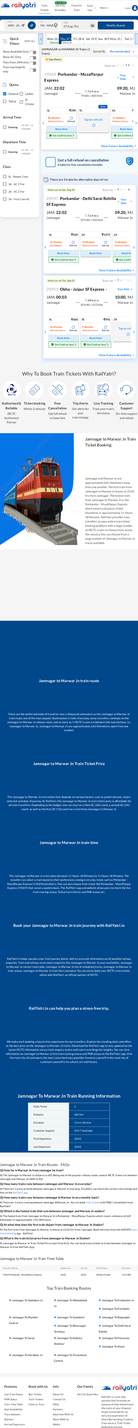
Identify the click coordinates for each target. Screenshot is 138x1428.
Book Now (61, 128)
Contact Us (59, 1399)
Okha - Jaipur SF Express (75, 289)
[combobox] (16, 25)
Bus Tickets (35, 1394)
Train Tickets (44, 7)
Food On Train (77, 7)
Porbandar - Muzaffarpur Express (74, 77)
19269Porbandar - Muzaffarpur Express (22, 1274)
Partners (58, 1409)
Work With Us (61, 1419)
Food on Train (36, 1404)
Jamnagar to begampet (116, 1317)
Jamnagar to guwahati (70, 1317)
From (10, 21)
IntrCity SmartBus (60, 7)
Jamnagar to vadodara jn (27, 1300)
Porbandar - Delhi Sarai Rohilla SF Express (81, 201)
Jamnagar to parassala (116, 1338)
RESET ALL (30, 41)
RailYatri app (20, 1192)
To (42, 21)
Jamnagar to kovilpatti (116, 1308)
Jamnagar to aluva (113, 1346)
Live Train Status (13, 1394)
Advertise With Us (63, 1414)
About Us (58, 1394)
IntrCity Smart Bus (87, 1394)
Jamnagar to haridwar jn (27, 1355)
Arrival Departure (14, 1424)
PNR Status (10, 1399)
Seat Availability (13, 1409)
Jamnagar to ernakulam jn (118, 1300)
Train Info (90, 8)
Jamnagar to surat (23, 1338)
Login (128, 7)
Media (56, 1424)
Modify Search (115, 25)
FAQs (56, 1404)
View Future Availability (117, 146)
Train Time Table (13, 1404)
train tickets (93, 1202)
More (103, 7)
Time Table (123, 77)
